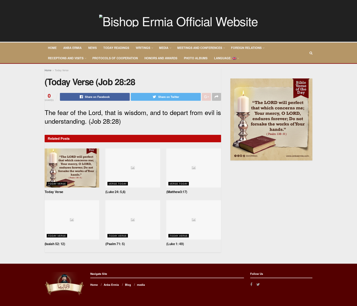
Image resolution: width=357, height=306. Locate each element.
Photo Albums (195, 58)
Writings (143, 48)
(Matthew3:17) (176, 191)
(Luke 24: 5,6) (115, 191)
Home (52, 48)
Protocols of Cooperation (115, 58)
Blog (128, 285)
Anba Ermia (72, 48)
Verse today (118, 183)
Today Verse (62, 70)
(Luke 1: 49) (175, 243)
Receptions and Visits (65, 58)
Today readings (116, 48)
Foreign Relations (246, 48)
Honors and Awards (160, 58)
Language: (223, 58)
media (163, 48)
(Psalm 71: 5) (115, 243)
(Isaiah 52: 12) (55, 243)
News (92, 48)
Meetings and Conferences (199, 48)
